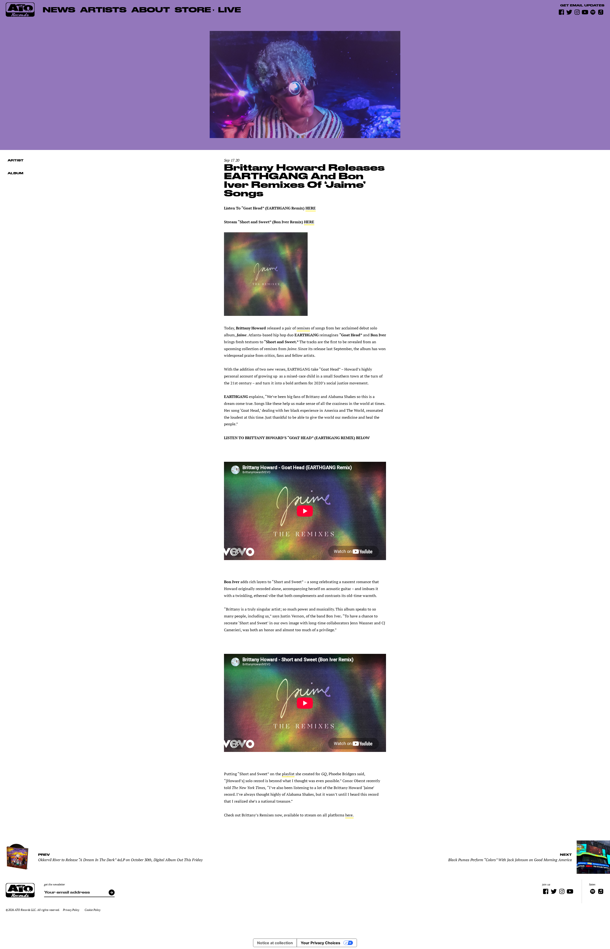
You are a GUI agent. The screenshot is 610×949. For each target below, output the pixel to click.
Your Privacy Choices (320, 942)
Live (229, 9)
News (59, 9)
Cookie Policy (92, 910)
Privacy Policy (71, 910)
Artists (103, 9)
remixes (303, 328)
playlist (288, 773)
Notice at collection (275, 942)
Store (193, 9)
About (150, 9)
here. (349, 815)
